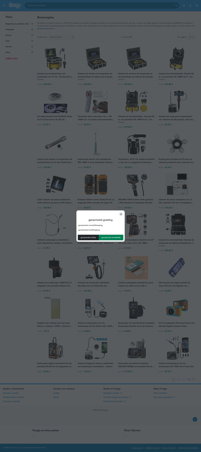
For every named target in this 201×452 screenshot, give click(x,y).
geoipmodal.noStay (88, 237)
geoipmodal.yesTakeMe (111, 237)
